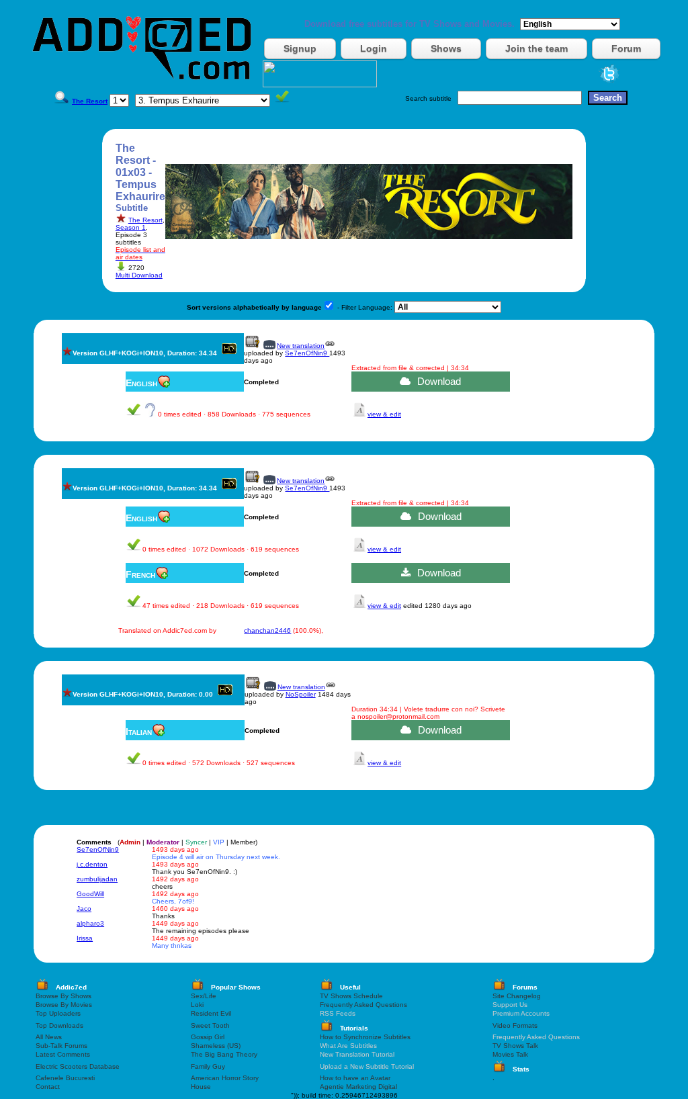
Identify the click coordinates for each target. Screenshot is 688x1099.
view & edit (384, 414)
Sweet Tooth (210, 1025)
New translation (301, 345)
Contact (48, 1086)
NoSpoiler (301, 694)
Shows (446, 48)
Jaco (84, 908)
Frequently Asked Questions (363, 1004)
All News (49, 1037)
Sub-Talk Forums (61, 1045)
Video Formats (515, 1025)
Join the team (536, 48)
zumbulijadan (97, 879)
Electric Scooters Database (78, 1066)
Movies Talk (510, 1054)
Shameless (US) (216, 1045)
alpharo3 (90, 923)
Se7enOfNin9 (307, 353)
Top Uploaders (58, 1013)
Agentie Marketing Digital (358, 1086)
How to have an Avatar (355, 1078)
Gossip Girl (207, 1037)
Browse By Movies (64, 1004)
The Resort (145, 220)
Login (373, 48)
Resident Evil (211, 1013)
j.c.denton (92, 864)
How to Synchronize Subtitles (365, 1037)
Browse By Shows (63, 996)
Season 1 (131, 227)
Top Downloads (59, 1025)
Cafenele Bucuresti (65, 1078)
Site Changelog (516, 996)
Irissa (85, 938)
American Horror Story (225, 1078)
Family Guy (208, 1066)
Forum (626, 48)
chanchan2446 (267, 630)
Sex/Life (203, 996)
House (201, 1086)
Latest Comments (63, 1054)
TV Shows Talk (515, 1045)
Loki (197, 1004)
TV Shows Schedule (351, 996)
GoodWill (90, 893)
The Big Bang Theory (224, 1054)
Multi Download (139, 275)
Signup (300, 48)
